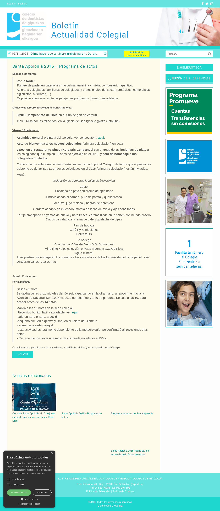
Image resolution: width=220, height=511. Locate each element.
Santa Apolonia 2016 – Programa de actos (54, 66)
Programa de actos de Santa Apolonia (132, 413)
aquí (101, 137)
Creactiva (117, 505)
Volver (23, 354)
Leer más (41, 473)
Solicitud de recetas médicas (136, 53)
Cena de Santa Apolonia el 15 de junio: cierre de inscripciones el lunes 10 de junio (33, 417)
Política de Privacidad (98, 491)
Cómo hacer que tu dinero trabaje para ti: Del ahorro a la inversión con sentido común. (55, 53)
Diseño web (104, 505)
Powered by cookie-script (29, 504)
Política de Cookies (123, 491)
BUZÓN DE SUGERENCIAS (191, 78)
